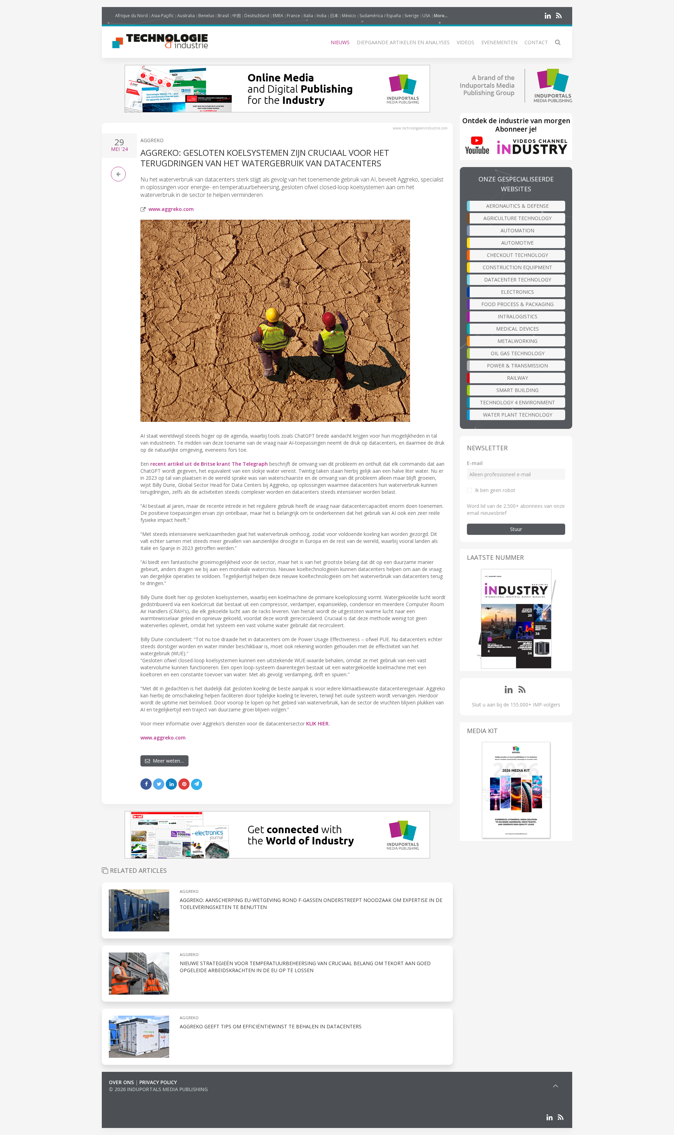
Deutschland (256, 16)
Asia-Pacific (162, 16)
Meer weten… (167, 760)
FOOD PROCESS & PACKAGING (517, 304)
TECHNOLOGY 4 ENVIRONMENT (517, 402)
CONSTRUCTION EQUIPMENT (517, 267)
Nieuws (340, 42)
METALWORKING (517, 341)
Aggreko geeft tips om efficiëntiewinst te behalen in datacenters (271, 1026)
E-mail (475, 463)
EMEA (278, 16)
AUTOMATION (517, 230)
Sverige (411, 16)
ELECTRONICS (517, 291)
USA (426, 16)
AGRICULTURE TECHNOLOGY (517, 218)
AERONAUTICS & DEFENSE (517, 206)
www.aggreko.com (171, 209)
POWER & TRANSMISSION (517, 365)
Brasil (223, 16)
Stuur (516, 529)
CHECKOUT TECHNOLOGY (517, 255)
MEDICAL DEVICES (517, 328)
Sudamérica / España (380, 16)
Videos (465, 42)
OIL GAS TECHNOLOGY (517, 353)
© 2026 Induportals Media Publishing (158, 1089)
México (349, 16)
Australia (186, 16)
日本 (334, 16)
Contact (536, 42)
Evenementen (499, 42)
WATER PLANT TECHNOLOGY (517, 414)
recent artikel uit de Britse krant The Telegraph (209, 463)
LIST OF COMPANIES (133, 1096)
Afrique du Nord (131, 16)
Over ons (121, 1082)
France (293, 16)
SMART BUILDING (517, 390)
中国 (236, 16)
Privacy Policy (158, 1082)
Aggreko (152, 140)
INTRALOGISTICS (517, 316)
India (321, 16)
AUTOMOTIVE (517, 242)
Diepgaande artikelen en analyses (403, 42)
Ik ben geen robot (495, 490)
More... (441, 16)
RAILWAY (517, 377)
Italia (308, 16)
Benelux (206, 16)
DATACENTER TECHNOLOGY (517, 279)
